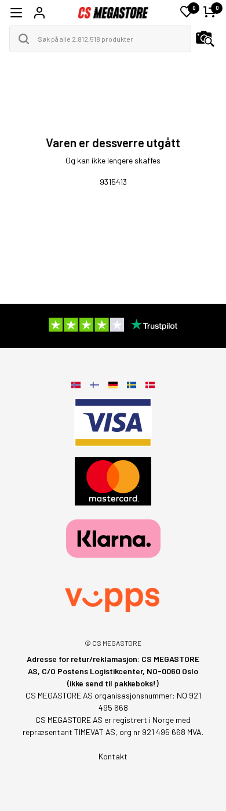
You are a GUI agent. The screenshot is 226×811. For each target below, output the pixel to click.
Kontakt (113, 756)
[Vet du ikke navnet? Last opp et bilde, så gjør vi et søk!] (205, 38)
